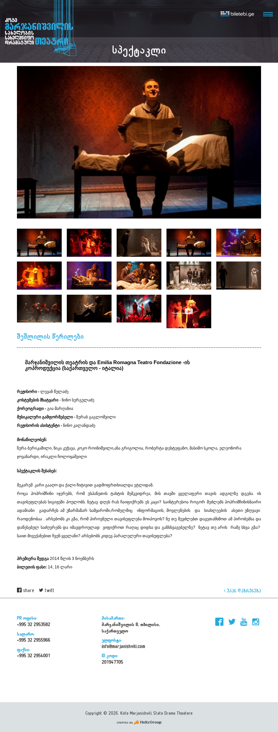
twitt (48, 590)
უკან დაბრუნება (243, 590)
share (28, 590)
